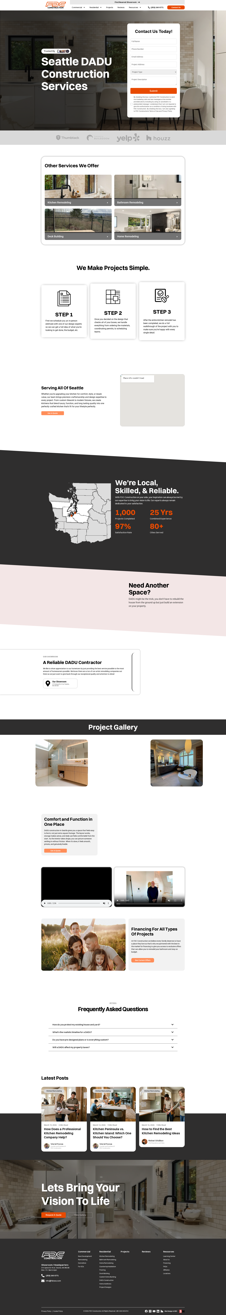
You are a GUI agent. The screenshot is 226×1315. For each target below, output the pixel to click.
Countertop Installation (107, 1267)
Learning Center (169, 1256)
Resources (133, 7)
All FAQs (112, 1003)
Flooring (102, 1270)
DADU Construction (106, 1280)
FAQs (165, 1267)
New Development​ (85, 1256)
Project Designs (105, 1287)
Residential (94, 7)
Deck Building (104, 1273)
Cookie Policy (58, 1311)
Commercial (77, 7)
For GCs (81, 1267)
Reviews (121, 7)
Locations (166, 1273)
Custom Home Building (107, 1277)
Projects (109, 7)
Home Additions (105, 1284)
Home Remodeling (106, 1263)
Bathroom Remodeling (107, 1260)
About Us (166, 1260)
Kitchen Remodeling (54, 1091)
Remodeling (82, 1260)
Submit (154, 91)
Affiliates (166, 1270)
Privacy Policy (46, 1311)
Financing (167, 1263)
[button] (21, 773)
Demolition (82, 1263)
